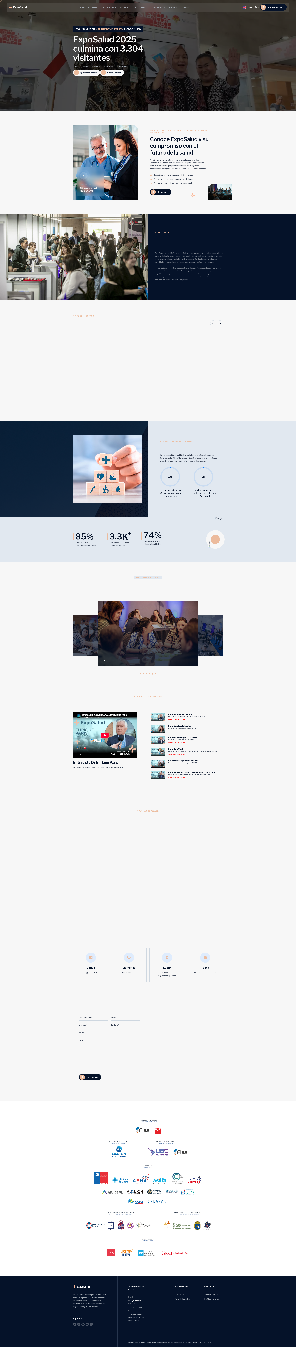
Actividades (139, 7)
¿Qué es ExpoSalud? (111, 366)
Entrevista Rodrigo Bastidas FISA (182, 737)
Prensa (172, 7)
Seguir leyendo (105, 389)
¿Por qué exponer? (182, 1294)
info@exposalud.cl (135, 1300)
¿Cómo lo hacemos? (162, 366)
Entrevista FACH (175, 749)
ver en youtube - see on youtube (176, 719)
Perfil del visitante (211, 1299)
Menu (251, 7)
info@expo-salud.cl (90, 973)
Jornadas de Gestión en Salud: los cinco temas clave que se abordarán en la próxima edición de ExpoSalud (127, 868)
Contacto (185, 7)
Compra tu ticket (158, 7)
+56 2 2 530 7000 (129, 973)
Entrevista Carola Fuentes (179, 726)
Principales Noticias (65, 857)
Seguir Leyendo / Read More (68, 901)
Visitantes (124, 7)
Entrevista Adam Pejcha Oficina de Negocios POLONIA (191, 772)
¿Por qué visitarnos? (212, 1294)
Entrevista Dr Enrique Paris (95, 762)
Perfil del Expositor (182, 1299)
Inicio (82, 7)
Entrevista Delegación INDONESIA (183, 761)
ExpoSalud (92, 7)
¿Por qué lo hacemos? (214, 366)
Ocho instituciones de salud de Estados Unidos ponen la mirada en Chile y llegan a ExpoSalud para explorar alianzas (75, 869)
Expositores (108, 7)
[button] (213, 323)
